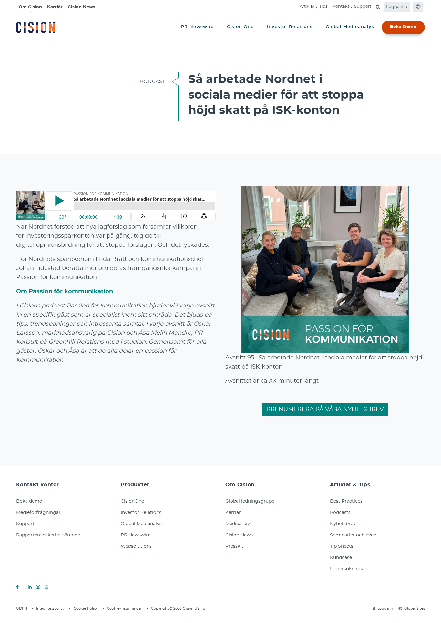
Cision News (81, 7)
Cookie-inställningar (124, 608)
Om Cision (30, 7)
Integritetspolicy (50, 608)
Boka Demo (403, 27)
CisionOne (132, 501)
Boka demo (29, 501)
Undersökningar (348, 569)
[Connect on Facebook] (17, 587)
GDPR (21, 608)
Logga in (395, 7)
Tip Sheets (341, 546)
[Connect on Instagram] (38, 587)
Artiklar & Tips (313, 7)
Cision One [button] (240, 27)
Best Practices (346, 501)
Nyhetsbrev (343, 524)
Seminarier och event (354, 535)
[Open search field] (378, 7)
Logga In (385, 608)
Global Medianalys (141, 524)
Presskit (234, 546)
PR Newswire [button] (197, 27)
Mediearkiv (237, 524)
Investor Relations (141, 512)
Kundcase (341, 558)
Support (25, 524)
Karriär (55, 7)
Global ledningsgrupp (249, 501)
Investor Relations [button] (290, 27)
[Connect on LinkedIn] (30, 587)
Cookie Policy (86, 608)
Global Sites (414, 608)
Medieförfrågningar (38, 512)
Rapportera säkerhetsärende (48, 535)
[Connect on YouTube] (46, 587)
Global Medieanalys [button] (350, 27)
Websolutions (136, 546)
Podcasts (340, 512)
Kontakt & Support (352, 7)
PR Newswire (135, 535)
